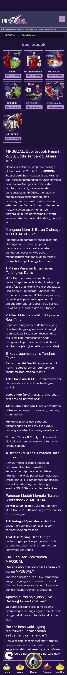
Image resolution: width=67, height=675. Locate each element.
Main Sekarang (13, 76)
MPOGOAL (9, 35)
